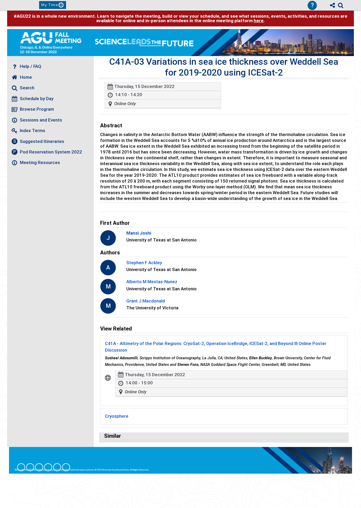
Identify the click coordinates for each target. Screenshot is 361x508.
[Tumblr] (48, 467)
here (258, 20)
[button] (108, 378)
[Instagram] (30, 467)
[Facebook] (21, 467)
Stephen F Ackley (144, 262)
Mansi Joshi (138, 233)
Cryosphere (116, 416)
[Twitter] (57, 467)
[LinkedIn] (39, 467)
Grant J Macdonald (145, 301)
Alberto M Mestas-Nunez (151, 281)
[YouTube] (66, 467)
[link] (341, 5)
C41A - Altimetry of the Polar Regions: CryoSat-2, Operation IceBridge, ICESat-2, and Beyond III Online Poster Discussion (215, 347)
